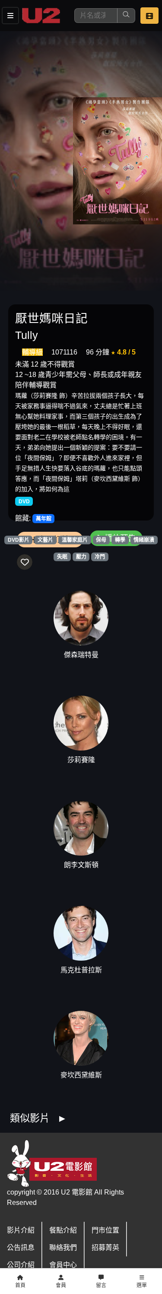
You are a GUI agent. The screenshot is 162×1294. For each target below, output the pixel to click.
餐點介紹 (63, 1230)
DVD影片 (18, 540)
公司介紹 (21, 1264)
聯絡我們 (63, 1247)
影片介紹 (21, 1230)
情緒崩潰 (143, 540)
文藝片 (45, 540)
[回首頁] (41, 15)
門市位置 (105, 1230)
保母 (101, 540)
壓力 (81, 557)
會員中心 (63, 1264)
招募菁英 (105, 1247)
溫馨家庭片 (75, 540)
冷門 (100, 557)
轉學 (120, 540)
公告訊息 (21, 1247)
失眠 (62, 557)
